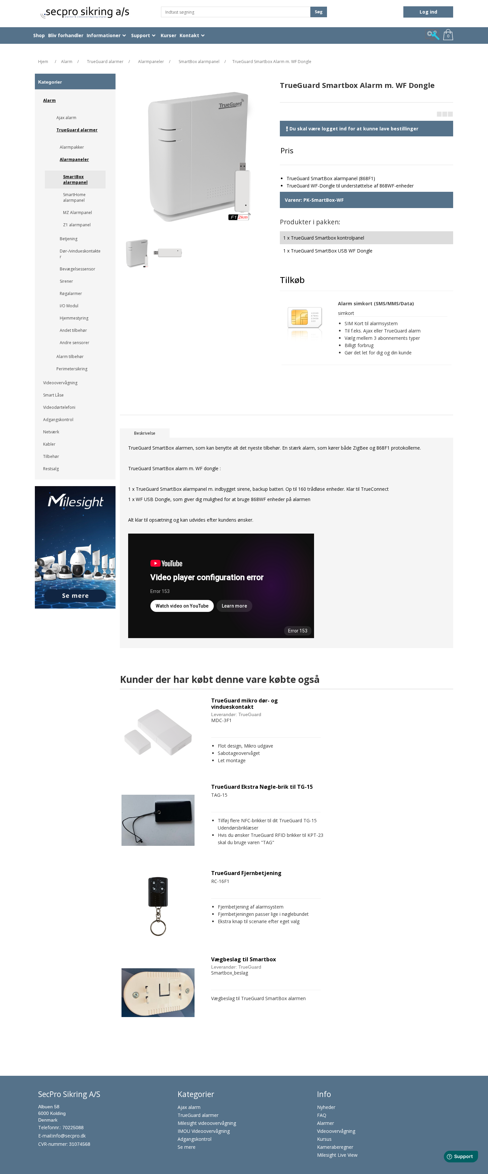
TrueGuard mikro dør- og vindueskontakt (244, 703)
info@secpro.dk (69, 1136)
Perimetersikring (71, 369)
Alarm (49, 100)
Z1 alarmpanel (77, 225)
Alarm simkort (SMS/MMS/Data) (376, 304)
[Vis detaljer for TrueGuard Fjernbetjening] (158, 906)
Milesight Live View (337, 1155)
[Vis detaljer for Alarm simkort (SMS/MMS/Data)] (305, 324)
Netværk (51, 432)
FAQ (321, 1115)
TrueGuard (249, 714)
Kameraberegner (335, 1147)
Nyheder (326, 1107)
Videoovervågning (60, 383)
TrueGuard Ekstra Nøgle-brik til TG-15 (262, 787)
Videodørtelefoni (59, 407)
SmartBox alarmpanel (75, 179)
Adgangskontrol (58, 419)
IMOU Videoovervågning (204, 1131)
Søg (319, 12)
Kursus (324, 1139)
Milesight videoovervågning (207, 1123)
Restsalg (51, 469)
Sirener (66, 281)
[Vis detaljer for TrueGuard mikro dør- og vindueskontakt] (158, 733)
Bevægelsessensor (77, 269)
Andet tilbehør (73, 330)
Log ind (428, 12)
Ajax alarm (66, 117)
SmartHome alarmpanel (74, 197)
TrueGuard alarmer (77, 130)
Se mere (187, 1147)
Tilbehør (51, 456)
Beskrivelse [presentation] (144, 433)
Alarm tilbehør (70, 356)
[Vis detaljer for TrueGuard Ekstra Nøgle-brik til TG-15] (158, 820)
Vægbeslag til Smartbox (243, 959)
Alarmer (325, 1123)
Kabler (49, 444)
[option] (75, 549)
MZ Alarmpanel (77, 212)
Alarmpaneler (74, 159)
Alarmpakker (72, 147)
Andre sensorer (74, 342)
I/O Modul (69, 306)
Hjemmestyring (74, 318)
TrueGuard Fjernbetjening (246, 873)
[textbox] (235, 12)
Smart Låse (53, 395)
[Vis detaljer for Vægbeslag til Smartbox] (158, 992)
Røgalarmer (71, 293)
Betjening (68, 239)
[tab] (145, 433)
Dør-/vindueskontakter (80, 253)
